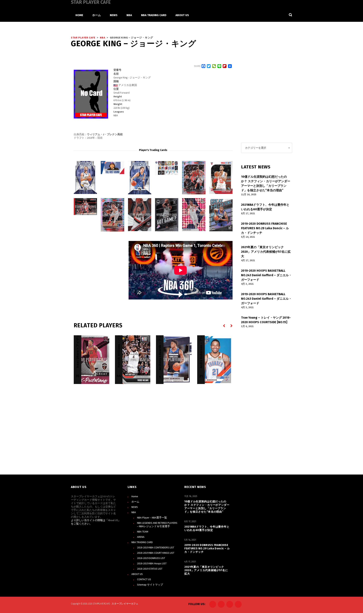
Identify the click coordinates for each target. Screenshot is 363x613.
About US (113, 520)
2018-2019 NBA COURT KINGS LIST (155, 552)
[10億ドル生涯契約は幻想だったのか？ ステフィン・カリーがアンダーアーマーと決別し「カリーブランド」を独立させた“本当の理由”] (85, 177)
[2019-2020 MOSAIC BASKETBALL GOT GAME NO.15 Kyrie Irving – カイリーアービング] (166, 214)
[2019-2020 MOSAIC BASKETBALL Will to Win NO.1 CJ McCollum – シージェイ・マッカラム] (139, 214)
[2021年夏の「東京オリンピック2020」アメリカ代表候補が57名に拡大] (166, 168)
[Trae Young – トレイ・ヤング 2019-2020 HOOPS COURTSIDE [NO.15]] (85, 206)
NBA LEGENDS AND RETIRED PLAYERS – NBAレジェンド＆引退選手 (157, 524)
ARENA (140, 537)
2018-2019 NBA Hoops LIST (152, 563)
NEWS (134, 507)
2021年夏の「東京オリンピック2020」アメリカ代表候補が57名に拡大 (206, 570)
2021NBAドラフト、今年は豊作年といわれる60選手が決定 (206, 528)
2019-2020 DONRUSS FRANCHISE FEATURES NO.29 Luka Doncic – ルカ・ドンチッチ (207, 548)
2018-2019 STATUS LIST (149, 568)
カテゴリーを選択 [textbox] (255, 147)
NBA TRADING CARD (142, 542)
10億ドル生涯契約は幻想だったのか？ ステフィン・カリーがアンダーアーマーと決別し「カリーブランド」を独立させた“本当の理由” (207, 506)
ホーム (135, 501)
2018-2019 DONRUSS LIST (151, 558)
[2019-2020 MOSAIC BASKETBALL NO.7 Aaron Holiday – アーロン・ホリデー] (193, 214)
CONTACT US (144, 579)
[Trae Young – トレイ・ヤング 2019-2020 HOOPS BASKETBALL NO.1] (112, 214)
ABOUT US (137, 574)
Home (134, 496)
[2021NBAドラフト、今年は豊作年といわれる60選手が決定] (112, 167)
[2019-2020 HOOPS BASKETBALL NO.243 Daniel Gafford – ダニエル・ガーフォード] (193, 177)
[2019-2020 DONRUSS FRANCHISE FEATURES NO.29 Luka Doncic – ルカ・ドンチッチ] (139, 177)
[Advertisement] (102, 264)
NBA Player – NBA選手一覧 (152, 517)
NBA (133, 512)
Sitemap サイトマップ (150, 584)
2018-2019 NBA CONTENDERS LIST (155, 547)
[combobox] (266, 148)
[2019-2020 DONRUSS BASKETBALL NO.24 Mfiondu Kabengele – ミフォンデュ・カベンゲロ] (221, 214)
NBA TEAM (142, 531)
